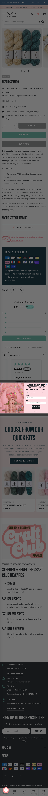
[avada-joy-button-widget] (6, 790)
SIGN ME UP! (36, 407)
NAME (27, 395)
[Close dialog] (46, 384)
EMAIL (28, 400)
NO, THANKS (36, 411)
